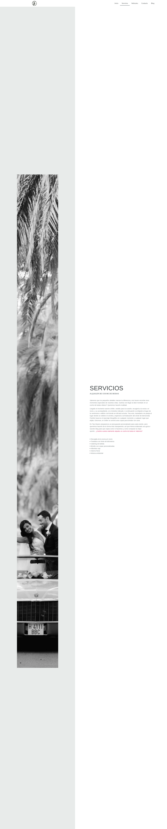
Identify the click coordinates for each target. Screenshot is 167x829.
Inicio (116, 3)
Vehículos (134, 3)
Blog (152, 3)
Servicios (125, 3)
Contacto (144, 3)
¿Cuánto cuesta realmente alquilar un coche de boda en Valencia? (119, 431)
